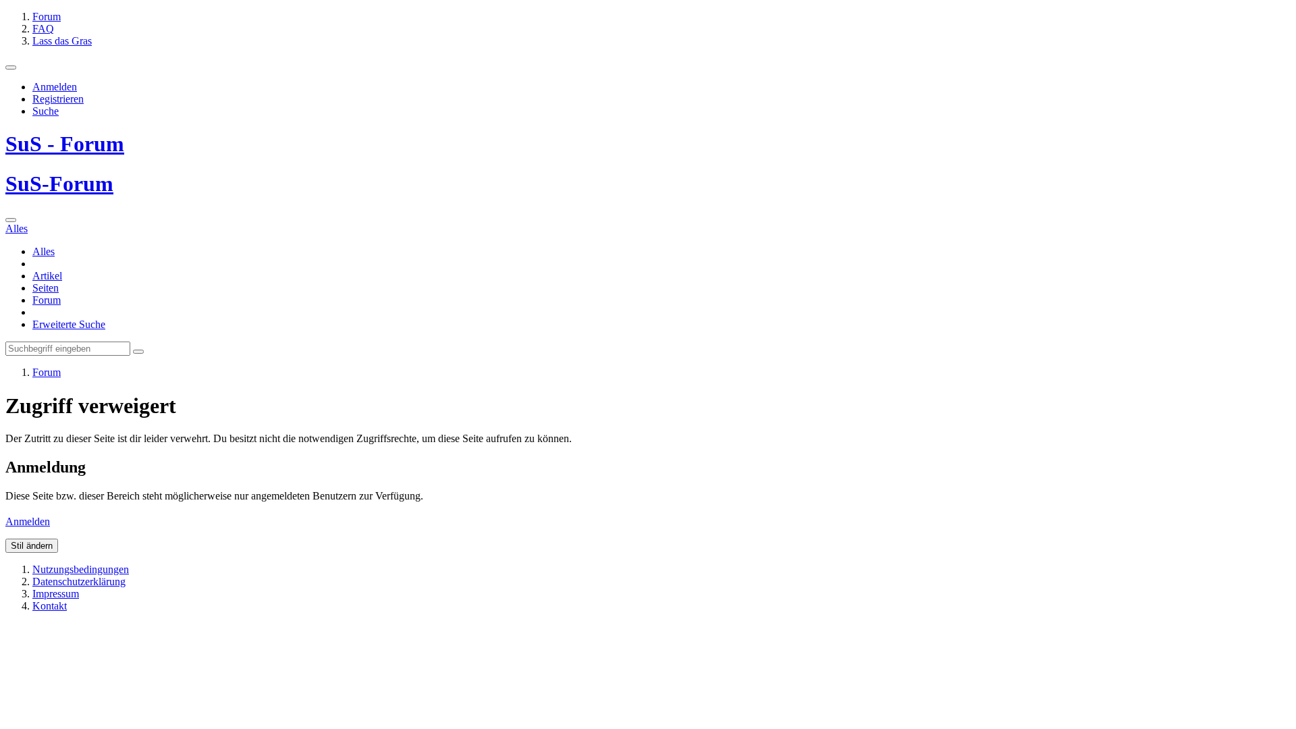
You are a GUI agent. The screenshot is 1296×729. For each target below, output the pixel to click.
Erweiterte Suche (68, 324)
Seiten (45, 288)
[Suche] (10, 220)
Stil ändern (32, 546)
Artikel (47, 275)
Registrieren (58, 99)
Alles (43, 251)
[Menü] (10, 67)
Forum (46, 300)
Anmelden (54, 86)
